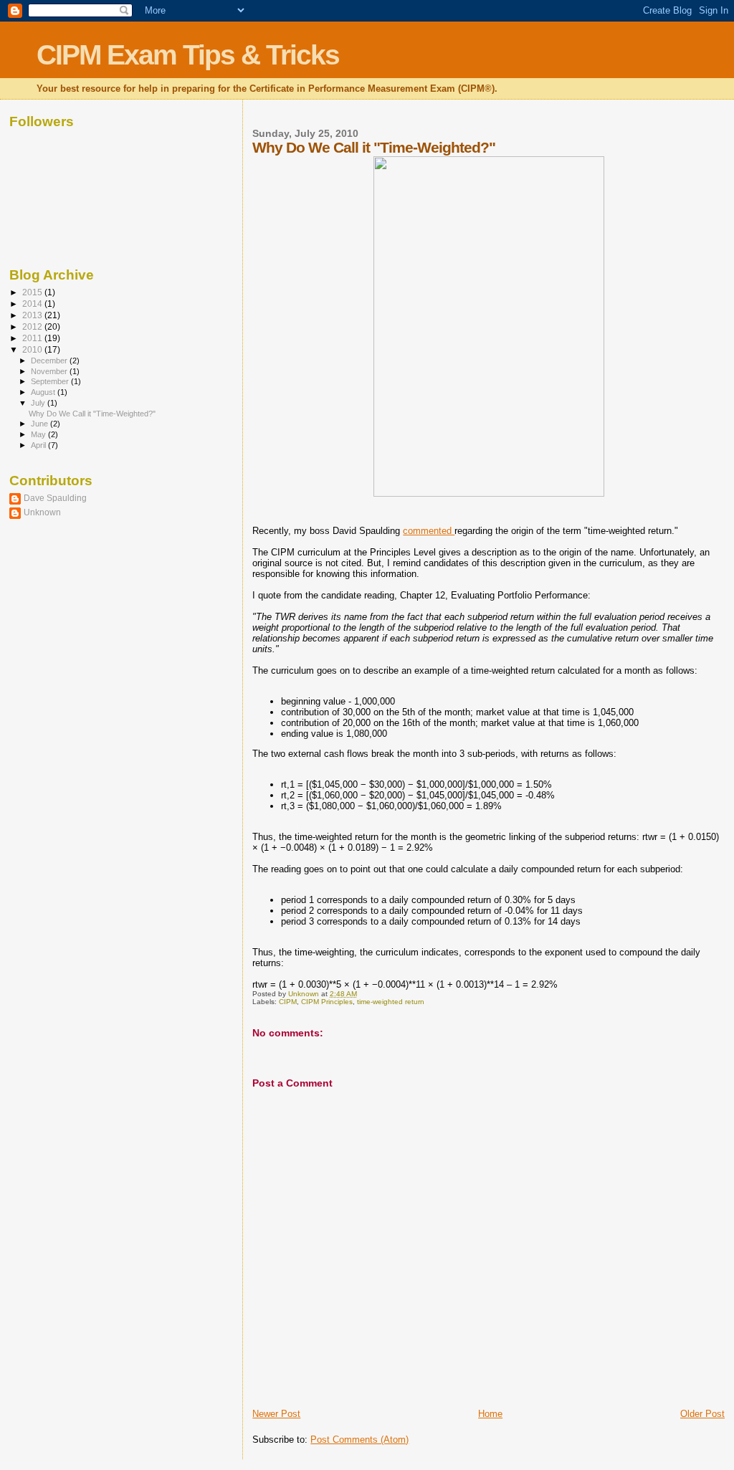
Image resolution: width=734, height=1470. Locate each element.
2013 (33, 315)
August (44, 392)
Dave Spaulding (55, 497)
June (40, 423)
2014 (33, 303)
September (51, 381)
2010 (33, 349)
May (39, 434)
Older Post (702, 1413)
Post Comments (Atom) (359, 1439)
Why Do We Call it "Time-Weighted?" (92, 413)
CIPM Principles (327, 1002)
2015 (33, 292)
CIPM (288, 1002)
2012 (33, 326)
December (50, 360)
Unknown (42, 512)
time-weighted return (390, 1002)
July (39, 402)
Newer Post (276, 1413)
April (39, 445)
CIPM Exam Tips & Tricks (188, 54)
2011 (33, 338)
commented (428, 530)
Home (490, 1413)
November (50, 371)
